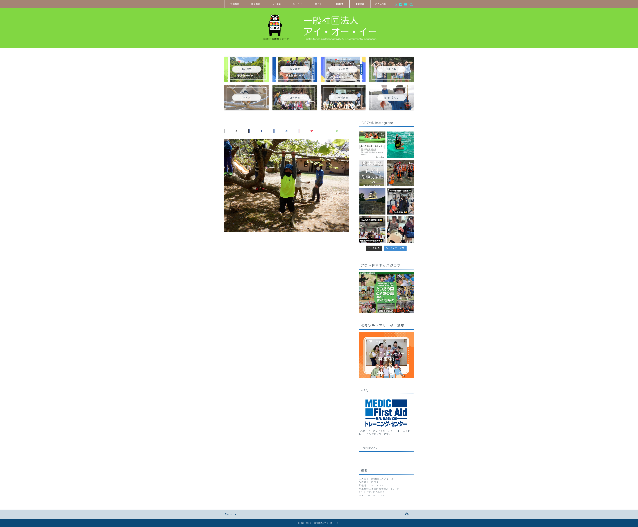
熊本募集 (234, 4)
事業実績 (360, 4)
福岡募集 (255, 4)
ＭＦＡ (318, 4)
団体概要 (339, 4)
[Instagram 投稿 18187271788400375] (400, 201)
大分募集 (276, 4)
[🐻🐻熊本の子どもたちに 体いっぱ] (372, 173)
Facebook (369, 448)
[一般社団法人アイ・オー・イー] (319, 44)
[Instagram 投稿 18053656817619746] (372, 229)
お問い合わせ (380, 5)
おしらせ (297, 4)
